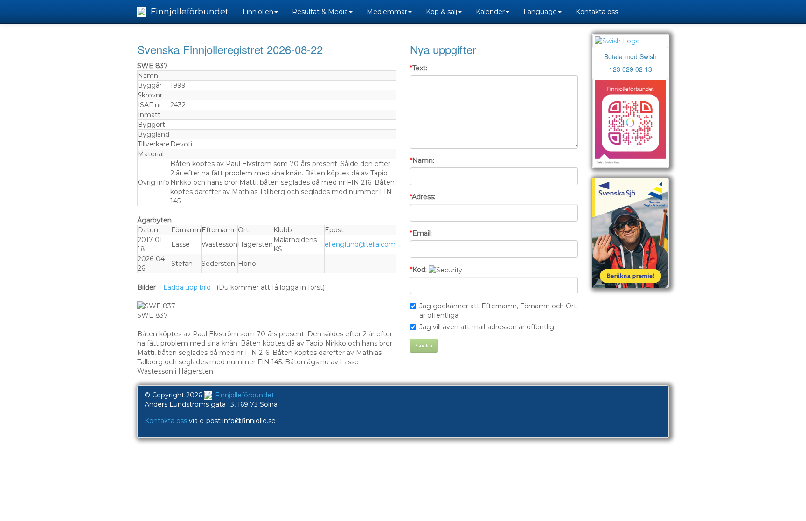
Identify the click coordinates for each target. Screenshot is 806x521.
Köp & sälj (441, 11)
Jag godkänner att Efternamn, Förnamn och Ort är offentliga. (498, 311)
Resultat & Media (320, 11)
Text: (418, 68)
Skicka (423, 345)
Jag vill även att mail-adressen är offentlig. (487, 327)
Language (540, 11)
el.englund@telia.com (360, 244)
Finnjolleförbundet (188, 12)
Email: (421, 233)
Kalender (490, 11)
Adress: (422, 197)
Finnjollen (258, 11)
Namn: (422, 160)
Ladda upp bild (187, 287)
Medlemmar (387, 11)
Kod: (418, 269)
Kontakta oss (597, 11)
